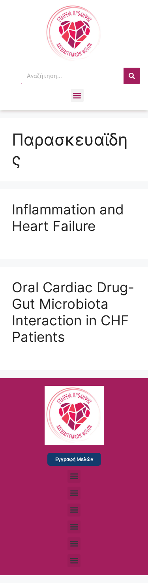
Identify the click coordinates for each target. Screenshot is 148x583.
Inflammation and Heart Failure (68, 217)
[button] (77, 95)
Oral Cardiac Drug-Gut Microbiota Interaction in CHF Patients (73, 312)
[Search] (132, 76)
